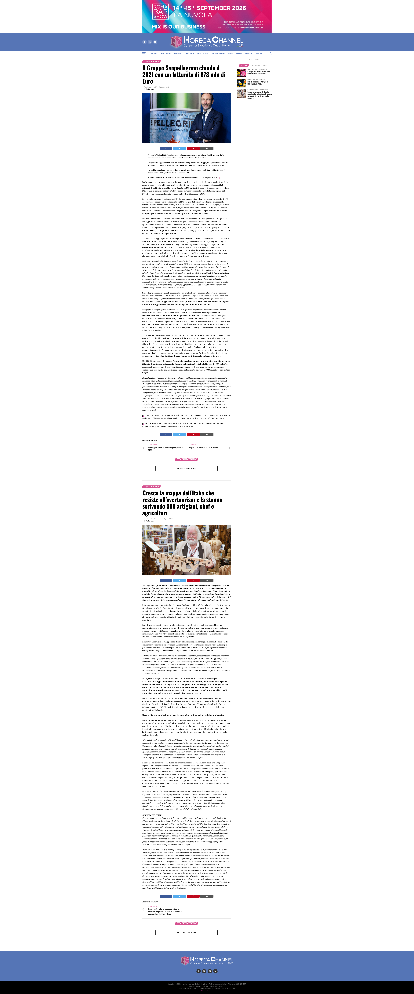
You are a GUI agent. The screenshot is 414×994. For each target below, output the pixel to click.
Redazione (150, 89)
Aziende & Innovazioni (218, 53)
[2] (143, 423)
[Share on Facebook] (166, 148)
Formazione (248, 53)
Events (230, 53)
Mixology (239, 53)
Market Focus (189, 53)
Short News (177, 53)
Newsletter (259, 53)
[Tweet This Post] (179, 148)
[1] (219, 177)
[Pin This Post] (193, 148)
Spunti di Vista (166, 53)
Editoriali (154, 53)
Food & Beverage (202, 53)
